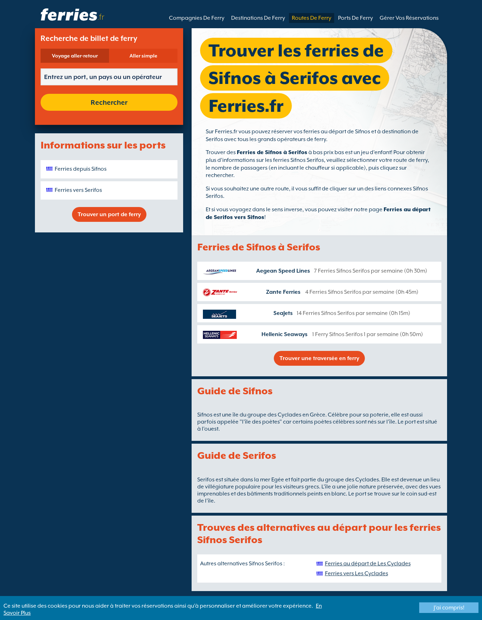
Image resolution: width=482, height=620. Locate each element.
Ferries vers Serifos (78, 190)
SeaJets (283, 313)
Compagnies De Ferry (196, 18)
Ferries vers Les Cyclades (356, 573)
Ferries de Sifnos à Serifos (272, 152)
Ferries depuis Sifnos (81, 169)
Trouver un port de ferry (109, 214)
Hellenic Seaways (284, 334)
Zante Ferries (283, 292)
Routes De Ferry (311, 18)
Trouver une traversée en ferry (319, 358)
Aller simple (143, 56)
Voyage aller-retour (75, 56)
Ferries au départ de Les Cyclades (368, 563)
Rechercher (109, 102)
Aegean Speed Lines (283, 271)
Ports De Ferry (355, 18)
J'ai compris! (449, 607)
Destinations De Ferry (258, 18)
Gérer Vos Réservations (409, 18)
